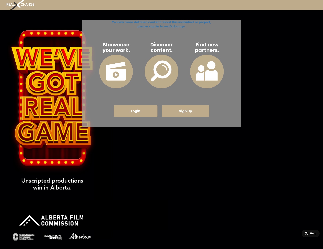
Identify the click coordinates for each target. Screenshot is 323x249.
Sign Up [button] (185, 111)
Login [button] (135, 111)
